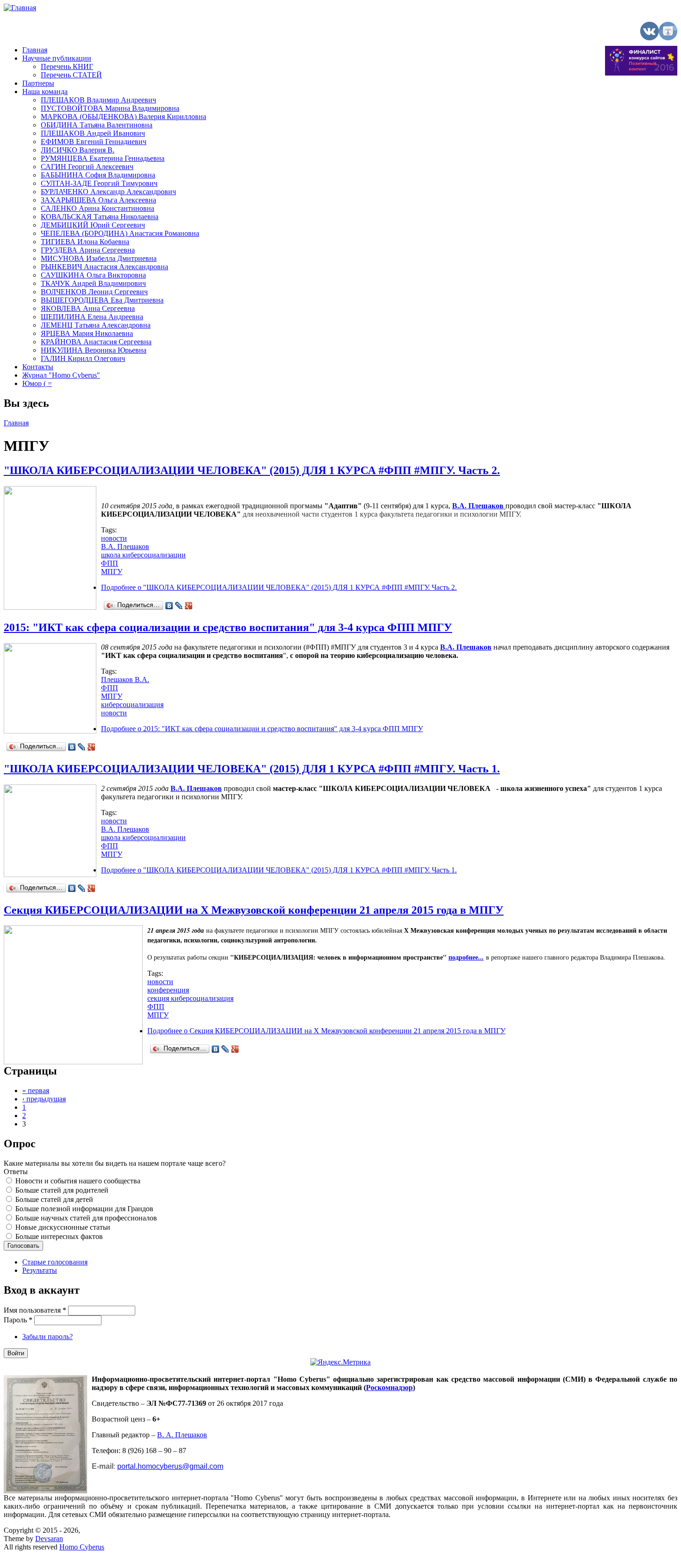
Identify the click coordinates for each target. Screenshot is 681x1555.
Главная (34, 50)
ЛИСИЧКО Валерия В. (77, 150)
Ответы (16, 1172)
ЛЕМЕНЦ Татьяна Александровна (96, 325)
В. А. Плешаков (182, 1435)
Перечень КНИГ (67, 66)
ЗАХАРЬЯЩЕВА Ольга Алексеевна (98, 200)
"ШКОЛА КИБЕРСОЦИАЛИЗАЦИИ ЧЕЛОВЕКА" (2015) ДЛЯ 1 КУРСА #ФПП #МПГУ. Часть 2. (252, 470)
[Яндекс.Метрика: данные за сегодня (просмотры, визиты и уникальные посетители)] (340, 1362)
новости (114, 538)
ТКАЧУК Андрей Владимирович (93, 283)
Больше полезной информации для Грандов (84, 1209)
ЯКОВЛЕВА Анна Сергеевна (88, 308)
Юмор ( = (37, 383)
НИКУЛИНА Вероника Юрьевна (93, 350)
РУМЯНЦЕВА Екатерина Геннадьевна (102, 158)
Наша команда (45, 91)
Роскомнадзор (389, 1387)
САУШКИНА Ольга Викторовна (93, 275)
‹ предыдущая (44, 1099)
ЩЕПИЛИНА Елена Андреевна (92, 317)
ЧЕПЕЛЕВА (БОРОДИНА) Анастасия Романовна (120, 233)
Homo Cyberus (81, 1547)
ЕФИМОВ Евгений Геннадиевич (93, 141)
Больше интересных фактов (59, 1236)
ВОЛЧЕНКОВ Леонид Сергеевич (94, 292)
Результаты (39, 1270)
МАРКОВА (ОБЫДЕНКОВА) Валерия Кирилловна (123, 116)
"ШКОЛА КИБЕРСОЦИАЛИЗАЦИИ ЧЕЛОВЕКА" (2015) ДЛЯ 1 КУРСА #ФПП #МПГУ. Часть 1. (252, 769)
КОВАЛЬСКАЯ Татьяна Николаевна (99, 217)
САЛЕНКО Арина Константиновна (97, 208)
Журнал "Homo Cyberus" (61, 375)
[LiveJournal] (179, 606)
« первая (35, 1090)
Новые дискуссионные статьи (62, 1227)
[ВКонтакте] (169, 606)
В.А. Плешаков (125, 546)
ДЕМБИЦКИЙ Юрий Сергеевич (93, 225)
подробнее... (466, 957)
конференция (168, 990)
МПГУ (111, 571)
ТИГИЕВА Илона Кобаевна (85, 242)
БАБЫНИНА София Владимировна (98, 175)
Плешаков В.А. (125, 679)
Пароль (18, 1320)
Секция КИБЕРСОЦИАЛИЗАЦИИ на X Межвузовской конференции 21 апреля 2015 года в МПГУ (254, 910)
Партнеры (38, 83)
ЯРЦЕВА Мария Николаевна (87, 333)
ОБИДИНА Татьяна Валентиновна (96, 125)
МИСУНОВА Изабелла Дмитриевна (99, 258)
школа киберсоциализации (143, 555)
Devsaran (49, 1538)
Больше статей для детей (54, 1199)
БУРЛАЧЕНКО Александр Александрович (108, 192)
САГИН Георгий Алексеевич (87, 167)
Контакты (37, 367)
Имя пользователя (35, 1310)
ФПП (109, 563)
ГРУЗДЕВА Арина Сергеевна (88, 250)
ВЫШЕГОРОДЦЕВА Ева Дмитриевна (102, 300)
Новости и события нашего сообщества (77, 1181)
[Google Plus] (189, 606)
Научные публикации (56, 58)
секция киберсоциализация (190, 998)
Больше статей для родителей (61, 1190)
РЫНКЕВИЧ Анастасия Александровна (104, 267)
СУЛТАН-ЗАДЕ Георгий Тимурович (99, 183)
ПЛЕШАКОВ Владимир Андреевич (98, 100)
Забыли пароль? (47, 1336)
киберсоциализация (132, 704)
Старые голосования (55, 1262)
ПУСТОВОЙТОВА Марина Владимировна (110, 108)
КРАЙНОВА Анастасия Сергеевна (96, 342)
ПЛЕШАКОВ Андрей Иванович (93, 133)
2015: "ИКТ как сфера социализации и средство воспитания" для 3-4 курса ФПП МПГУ (228, 627)
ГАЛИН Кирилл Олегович (83, 358)
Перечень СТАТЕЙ (71, 75)
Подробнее (279, 587)
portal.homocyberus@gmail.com (170, 1466)
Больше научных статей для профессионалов (86, 1218)
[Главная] (20, 8)
